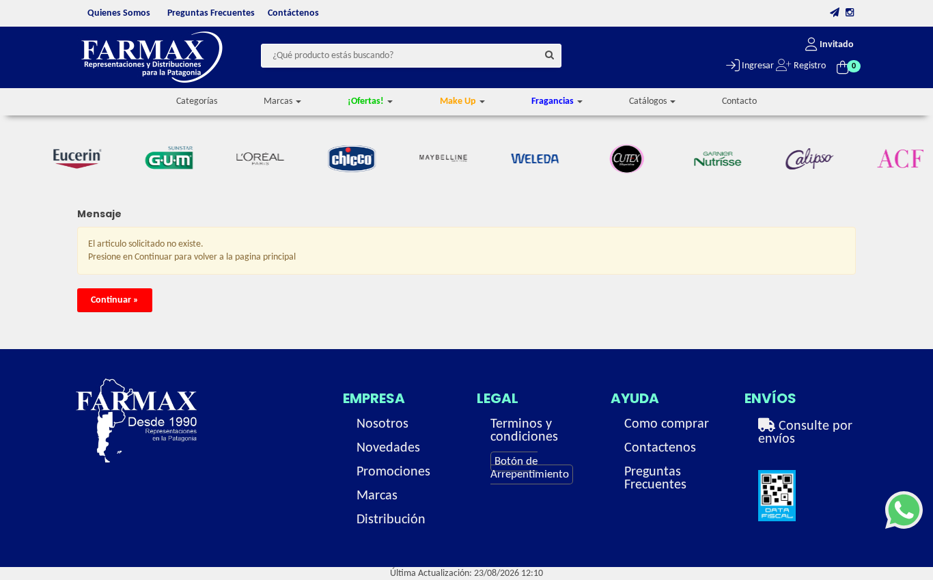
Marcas (377, 496)
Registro (809, 66)
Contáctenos (293, 13)
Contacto (739, 101)
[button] (834, 13)
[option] (70, 158)
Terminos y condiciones (524, 430)
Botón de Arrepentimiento (529, 468)
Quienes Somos (118, 13)
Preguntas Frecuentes (211, 13)
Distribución (391, 520)
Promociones (393, 472)
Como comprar (666, 424)
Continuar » (115, 300)
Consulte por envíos (805, 432)
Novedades (388, 448)
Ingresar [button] (757, 66)
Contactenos (660, 448)
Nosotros (382, 424)
